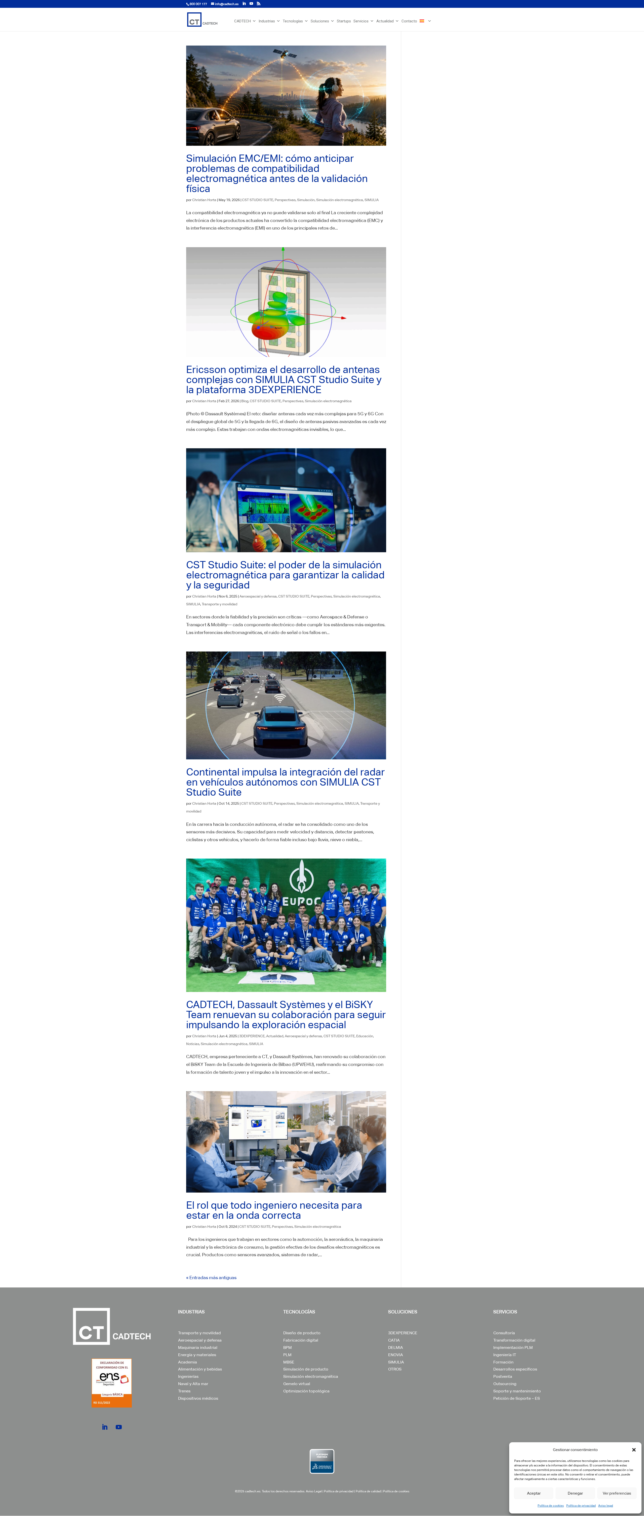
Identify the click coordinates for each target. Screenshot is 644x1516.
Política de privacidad (581, 1505)
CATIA (394, 1340)
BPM (287, 1347)
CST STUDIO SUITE (257, 200)
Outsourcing (504, 1383)
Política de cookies (551, 1505)
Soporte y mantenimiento (517, 1391)
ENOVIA (395, 1354)
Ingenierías (188, 1376)
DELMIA (395, 1347)
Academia (187, 1362)
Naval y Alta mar (193, 1383)
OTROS (394, 1369)
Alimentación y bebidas (200, 1369)
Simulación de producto (305, 1369)
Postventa (502, 1376)
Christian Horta (204, 200)
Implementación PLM (513, 1347)
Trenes (184, 1391)
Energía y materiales (197, 1354)
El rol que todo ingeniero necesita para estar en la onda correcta (274, 1210)
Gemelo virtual (296, 1383)
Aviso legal (605, 1505)
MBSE (288, 1362)
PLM (287, 1354)
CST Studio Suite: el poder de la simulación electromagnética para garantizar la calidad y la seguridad (285, 575)
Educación (364, 1036)
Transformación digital (514, 1340)
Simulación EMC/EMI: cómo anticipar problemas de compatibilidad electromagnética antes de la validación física (277, 173)
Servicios (361, 21)
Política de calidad (368, 1491)
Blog (244, 401)
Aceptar (534, 1493)
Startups (344, 21)
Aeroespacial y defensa (258, 596)
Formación (503, 1362)
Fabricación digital (300, 1340)
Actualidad (385, 21)
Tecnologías (293, 21)
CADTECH (242, 21)
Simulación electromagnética (339, 200)
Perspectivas (285, 200)
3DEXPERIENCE (252, 1036)
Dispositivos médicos (198, 1398)
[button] (633, 1449)
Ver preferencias (617, 1493)
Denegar (575, 1493)
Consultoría (504, 1332)
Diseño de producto (301, 1332)
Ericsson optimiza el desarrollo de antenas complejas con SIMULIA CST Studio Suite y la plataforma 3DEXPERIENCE (283, 379)
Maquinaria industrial (197, 1347)
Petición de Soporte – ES (516, 1398)
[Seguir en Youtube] (119, 1427)
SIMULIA (372, 200)
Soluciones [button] (320, 21)
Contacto (409, 21)
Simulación (306, 200)
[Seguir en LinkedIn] (105, 1427)
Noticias (192, 1044)
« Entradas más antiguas (211, 1277)
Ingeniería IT (504, 1354)
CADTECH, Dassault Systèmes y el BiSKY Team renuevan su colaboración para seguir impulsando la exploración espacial (286, 1014)
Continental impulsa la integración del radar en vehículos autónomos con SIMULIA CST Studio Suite (285, 782)
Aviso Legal (314, 1491)
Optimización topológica (306, 1391)
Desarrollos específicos (515, 1369)
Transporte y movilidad (219, 604)
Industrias (267, 21)
